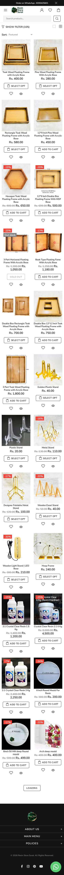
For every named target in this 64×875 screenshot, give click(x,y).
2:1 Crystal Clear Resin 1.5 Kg (16, 628)
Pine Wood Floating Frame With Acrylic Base (48, 74)
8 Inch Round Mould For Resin (48, 692)
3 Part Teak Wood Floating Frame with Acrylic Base (16, 389)
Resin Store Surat (17, 10)
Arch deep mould (48, 751)
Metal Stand (48, 447)
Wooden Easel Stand (48, 505)
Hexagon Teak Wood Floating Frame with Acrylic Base (16, 199)
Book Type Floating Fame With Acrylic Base (48, 261)
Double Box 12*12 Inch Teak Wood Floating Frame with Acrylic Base (48, 326)
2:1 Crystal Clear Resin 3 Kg (16, 690)
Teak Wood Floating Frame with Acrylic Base (16, 74)
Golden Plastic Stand (48, 387)
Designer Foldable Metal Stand (16, 507)
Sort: (4, 34)
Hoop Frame (48, 565)
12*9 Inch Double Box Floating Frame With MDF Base (48, 199)
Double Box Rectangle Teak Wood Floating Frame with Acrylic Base (16, 326)
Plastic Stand (16, 447)
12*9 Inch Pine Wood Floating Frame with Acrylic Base (48, 136)
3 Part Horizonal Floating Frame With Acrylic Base (16, 261)
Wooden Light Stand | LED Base (16, 567)
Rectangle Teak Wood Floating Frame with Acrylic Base (16, 136)
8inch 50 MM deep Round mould (16, 753)
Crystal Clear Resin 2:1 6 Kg (48, 626)
